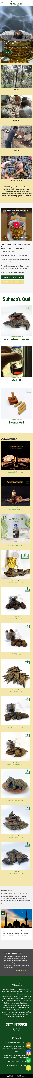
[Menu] (2, 3)
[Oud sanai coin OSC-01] (15, 637)
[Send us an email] (16, 1029)
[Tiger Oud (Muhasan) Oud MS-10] (15, 746)
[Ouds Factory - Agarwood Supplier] (16, 3)
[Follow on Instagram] (13, 1029)
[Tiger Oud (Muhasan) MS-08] (15, 856)
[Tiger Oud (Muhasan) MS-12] (15, 673)
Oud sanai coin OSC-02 (16, 618)
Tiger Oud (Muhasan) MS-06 (15, 582)
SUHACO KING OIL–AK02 (15, 509)
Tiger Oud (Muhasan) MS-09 (15, 837)
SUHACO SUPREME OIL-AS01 (15, 472)
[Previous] (1, 925)
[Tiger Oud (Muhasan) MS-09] (15, 819)
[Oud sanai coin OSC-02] (15, 601)
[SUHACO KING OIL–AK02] (15, 491)
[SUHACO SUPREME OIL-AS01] (15, 455)
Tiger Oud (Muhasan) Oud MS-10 (15, 764)
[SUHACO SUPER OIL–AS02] (15, 528)
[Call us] (19, 1029)
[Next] (31, 925)
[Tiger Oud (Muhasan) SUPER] (15, 783)
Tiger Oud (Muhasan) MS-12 (15, 691)
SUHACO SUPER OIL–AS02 (15, 545)
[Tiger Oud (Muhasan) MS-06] (15, 564)
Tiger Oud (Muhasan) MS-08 (15, 873)
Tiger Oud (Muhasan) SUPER (15, 800)
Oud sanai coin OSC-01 (16, 655)
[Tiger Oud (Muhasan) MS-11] (15, 710)
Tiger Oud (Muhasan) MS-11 (15, 727)
